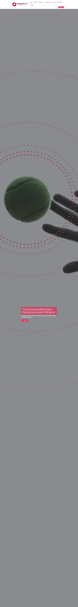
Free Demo (61, 7)
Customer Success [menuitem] (48, 2)
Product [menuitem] (35, 2)
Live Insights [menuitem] (41, 2)
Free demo (25, 320)
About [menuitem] (55, 2)
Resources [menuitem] (59, 2)
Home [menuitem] (31, 2)
